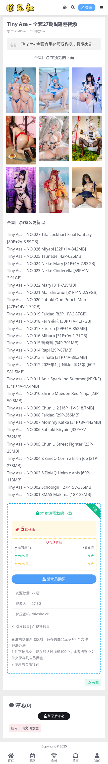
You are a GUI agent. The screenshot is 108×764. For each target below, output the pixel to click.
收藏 (95, 683)
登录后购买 (56, 579)
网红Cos (39, 31)
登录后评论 (56, 716)
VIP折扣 (56, 542)
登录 (88, 8)
